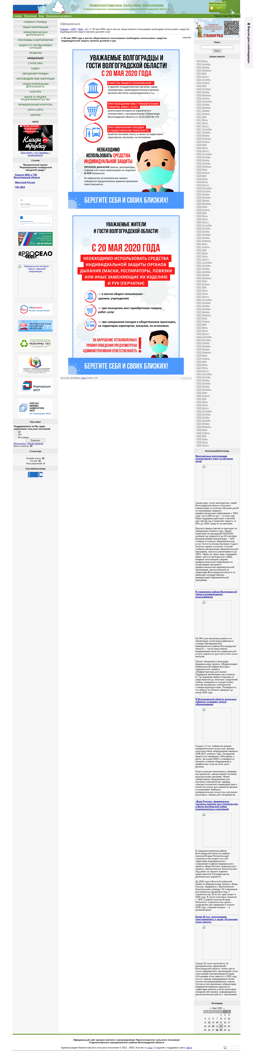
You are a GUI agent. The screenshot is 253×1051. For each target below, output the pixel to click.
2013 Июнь (202, 61)
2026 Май (201, 436)
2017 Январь (203, 110)
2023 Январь (203, 312)
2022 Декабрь (204, 309)
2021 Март (202, 244)
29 (221, 1030)
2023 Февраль (204, 315)
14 (217, 1022)
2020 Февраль (204, 203)
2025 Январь (203, 386)
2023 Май (201, 324)
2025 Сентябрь (204, 411)
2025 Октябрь (204, 414)
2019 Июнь (202, 178)
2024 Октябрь (204, 377)
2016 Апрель (203, 98)
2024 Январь (203, 349)
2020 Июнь (202, 216)
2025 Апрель (203, 395)
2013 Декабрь (204, 64)
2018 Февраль (204, 138)
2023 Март (202, 318)
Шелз (189, 1047)
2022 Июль (202, 293)
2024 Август (203, 371)
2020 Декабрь (204, 234)
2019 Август (203, 185)
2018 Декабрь (204, 163)
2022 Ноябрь (203, 306)
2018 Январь (203, 135)
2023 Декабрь (204, 346)
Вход (41, 16)
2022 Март (202, 281)
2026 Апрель (203, 433)
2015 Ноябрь (203, 92)
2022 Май (201, 287)
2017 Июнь (202, 120)
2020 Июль (202, 219)
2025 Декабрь (204, 420)
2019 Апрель (203, 172)
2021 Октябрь (204, 265)
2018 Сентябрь (204, 154)
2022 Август (203, 296)
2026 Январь (203, 423)
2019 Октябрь (204, 191)
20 (213, 1026)
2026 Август (203, 445)
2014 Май (201, 73)
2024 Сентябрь (204, 374)
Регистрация (30, 16)
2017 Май (201, 117)
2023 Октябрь (204, 340)
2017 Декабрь (204, 132)
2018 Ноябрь (203, 160)
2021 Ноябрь (203, 268)
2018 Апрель (203, 141)
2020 (73, 29)
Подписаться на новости (59, 16)
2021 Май (201, 250)
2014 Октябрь (204, 79)
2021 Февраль (204, 240)
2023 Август (203, 333)
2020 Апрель (203, 209)
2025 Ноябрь (203, 417)
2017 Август (203, 126)
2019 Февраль (204, 166)
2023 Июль (202, 330)
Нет (20, 434)
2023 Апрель (203, 321)
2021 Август (203, 259)
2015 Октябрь (204, 89)
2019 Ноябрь (203, 194)
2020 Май (201, 213)
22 (86, 29)
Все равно (23, 437)
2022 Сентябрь (204, 299)
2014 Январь (203, 67)
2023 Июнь (202, 327)
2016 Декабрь (204, 107)
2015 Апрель (203, 82)
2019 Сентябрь (204, 188)
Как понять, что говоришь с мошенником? (36, 153)
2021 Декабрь (204, 271)
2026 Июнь (202, 439)
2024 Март (202, 355)
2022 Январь (203, 275)
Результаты (20, 443)
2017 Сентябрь (204, 129)
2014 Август (203, 76)
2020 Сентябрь (204, 225)
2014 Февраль (204, 70)
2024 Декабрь (204, 383)
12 (209, 1022)
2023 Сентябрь (204, 337)
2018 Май (201, 144)
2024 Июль (202, 368)
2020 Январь (203, 200)
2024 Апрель (203, 358)
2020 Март (202, 206)
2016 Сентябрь (204, 101)
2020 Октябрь (204, 228)
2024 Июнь (202, 364)
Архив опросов (35, 443)
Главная (18, 16)
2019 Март (202, 169)
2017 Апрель (203, 113)
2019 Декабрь (204, 197)
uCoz (150, 1047)
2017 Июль (202, 123)
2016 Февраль (204, 95)
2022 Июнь (202, 290)
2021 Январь (203, 237)
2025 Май (201, 399)
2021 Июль (202, 256)
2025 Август (203, 408)
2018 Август (203, 151)
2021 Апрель (203, 247)
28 (217, 1030)
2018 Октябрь (204, 157)
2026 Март (202, 429)
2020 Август (203, 222)
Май (80, 29)
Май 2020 (217, 1008)
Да (19, 431)
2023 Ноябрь (203, 343)
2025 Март (202, 392)
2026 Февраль (204, 426)
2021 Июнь (202, 253)
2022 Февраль (204, 278)
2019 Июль (202, 182)
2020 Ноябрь (203, 231)
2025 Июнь (202, 402)
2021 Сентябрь (204, 262)
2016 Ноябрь (203, 104)
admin (84, 378)
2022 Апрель (203, 284)
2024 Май (201, 361)
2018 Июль (202, 148)
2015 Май (201, 86)
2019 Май (201, 175)
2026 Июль (202, 442)
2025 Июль (202, 405)
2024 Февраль (204, 352)
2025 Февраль (204, 389)
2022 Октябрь (204, 302)
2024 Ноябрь (203, 380)
